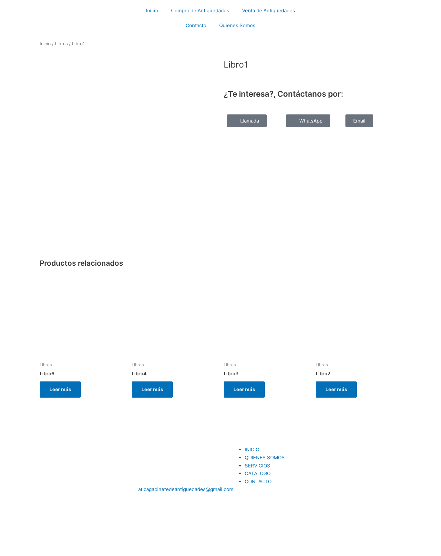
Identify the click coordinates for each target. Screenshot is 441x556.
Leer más (60, 389)
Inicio (152, 10)
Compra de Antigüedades (200, 10)
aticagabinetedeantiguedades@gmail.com (185, 489)
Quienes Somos (237, 25)
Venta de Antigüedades (268, 10)
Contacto (196, 25)
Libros (61, 43)
